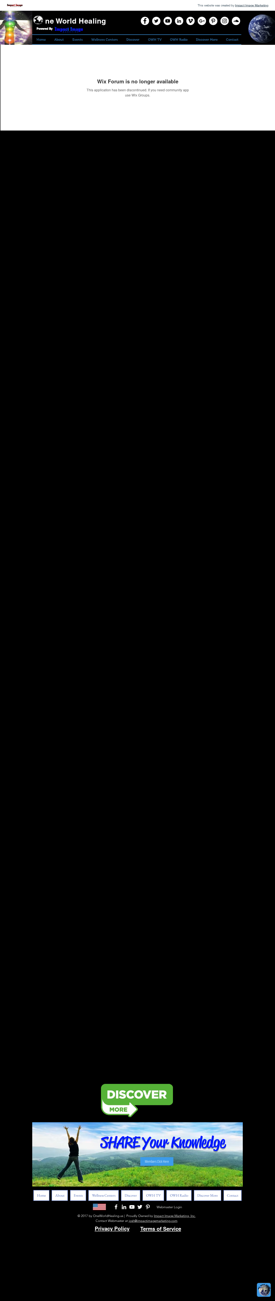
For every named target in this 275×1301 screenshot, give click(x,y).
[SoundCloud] (236, 21)
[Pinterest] (213, 21)
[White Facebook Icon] (116, 1207)
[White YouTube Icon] (132, 1207)
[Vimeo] (190, 21)
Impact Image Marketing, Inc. (175, 1216)
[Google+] (202, 21)
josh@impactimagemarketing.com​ (153, 1221)
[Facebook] (145, 21)
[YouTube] (167, 21)
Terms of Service (160, 1229)
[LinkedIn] (179, 21)
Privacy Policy (112, 1229)
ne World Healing (75, 21)
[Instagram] (224, 21)
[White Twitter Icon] (140, 1207)
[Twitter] (156, 21)
